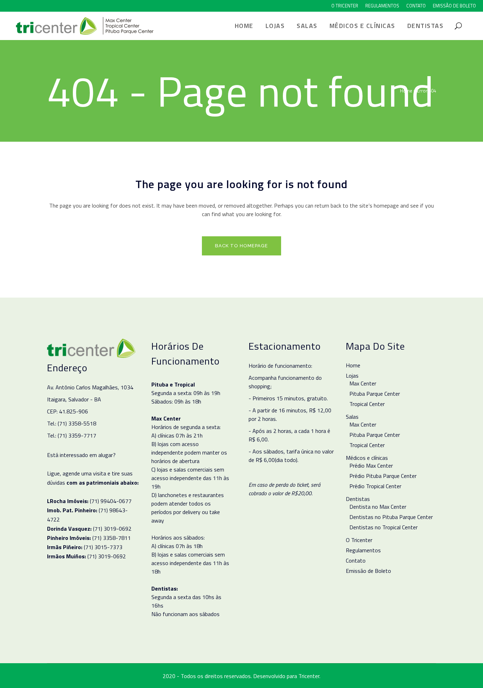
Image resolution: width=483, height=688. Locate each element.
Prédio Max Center (371, 465)
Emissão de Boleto (454, 5)
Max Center (362, 383)
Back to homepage (241, 245)
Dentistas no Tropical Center (383, 527)
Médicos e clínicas (367, 458)
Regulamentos (382, 5)
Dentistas (358, 499)
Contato (416, 5)
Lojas (352, 375)
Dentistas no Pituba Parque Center (391, 517)
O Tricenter (344, 5)
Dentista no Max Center (377, 507)
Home (406, 90)
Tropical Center (367, 404)
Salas (352, 417)
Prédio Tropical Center (375, 486)
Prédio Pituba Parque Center (383, 476)
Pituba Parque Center (374, 393)
